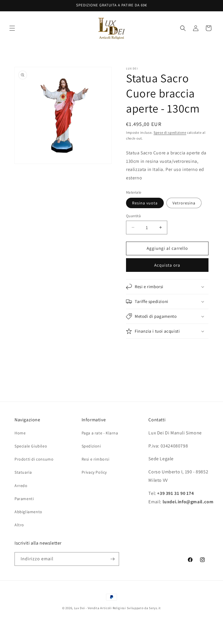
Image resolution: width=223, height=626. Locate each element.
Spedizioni (91, 446)
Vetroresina (183, 203)
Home (20, 433)
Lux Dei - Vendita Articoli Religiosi (100, 608)
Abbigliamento (28, 511)
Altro (19, 524)
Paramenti (24, 498)
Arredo (21, 485)
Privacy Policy (94, 472)
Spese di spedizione (170, 132)
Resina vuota (145, 203)
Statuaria (23, 472)
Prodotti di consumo (34, 459)
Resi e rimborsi (95, 459)
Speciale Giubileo (31, 446)
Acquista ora (167, 265)
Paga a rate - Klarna (100, 433)
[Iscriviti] (112, 559)
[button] (12, 28)
